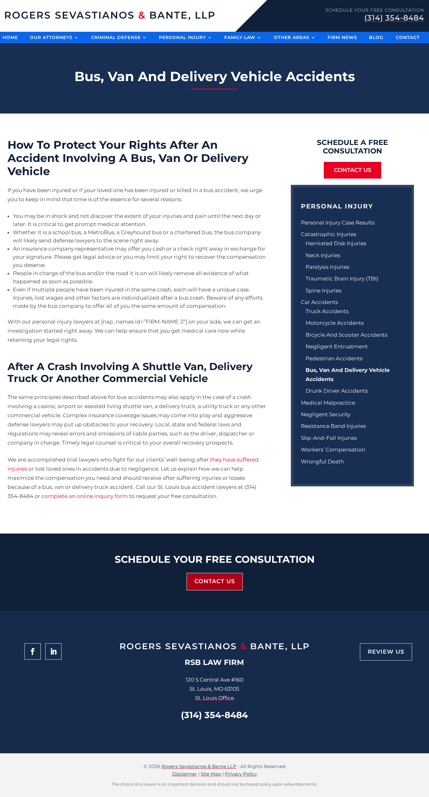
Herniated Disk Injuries (336, 243)
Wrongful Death (322, 461)
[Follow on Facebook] (32, 651)
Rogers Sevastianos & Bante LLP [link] (198, 766)
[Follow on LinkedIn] (53, 651)
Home (10, 38)
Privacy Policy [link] (241, 774)
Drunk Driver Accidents (337, 391)
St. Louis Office (214, 698)
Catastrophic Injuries (328, 234)
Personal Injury (182, 38)
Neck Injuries (323, 255)
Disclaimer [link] (184, 774)
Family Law (239, 38)
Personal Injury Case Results (338, 222)
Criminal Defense (116, 38)
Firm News (342, 38)
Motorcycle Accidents (335, 323)
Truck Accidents (327, 311)
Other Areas (291, 38)
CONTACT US (352, 170)
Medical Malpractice (328, 403)
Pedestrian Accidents (334, 358)
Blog (376, 38)
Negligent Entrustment (337, 346)
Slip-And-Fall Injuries (329, 438)
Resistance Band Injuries (333, 426)
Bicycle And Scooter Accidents (346, 335)
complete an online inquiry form (84, 496)
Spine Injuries (323, 290)
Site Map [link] (211, 774)
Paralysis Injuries (327, 267)
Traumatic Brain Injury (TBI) (342, 278)
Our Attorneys (51, 38)
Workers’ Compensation (333, 449)
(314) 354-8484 (394, 17)
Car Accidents (319, 302)
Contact (408, 38)
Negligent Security (325, 414)
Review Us (386, 651)
